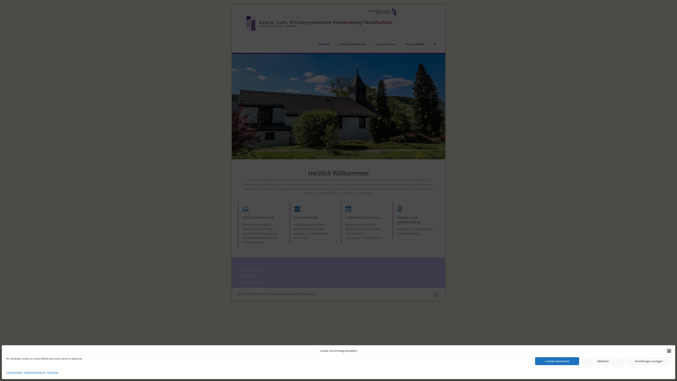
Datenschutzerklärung (34, 372)
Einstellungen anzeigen (649, 361)
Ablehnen (603, 361)
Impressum (52, 372)
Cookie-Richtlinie (14, 372)
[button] (669, 351)
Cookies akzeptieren (557, 361)
